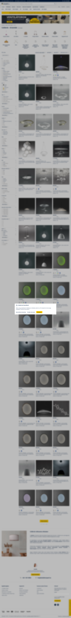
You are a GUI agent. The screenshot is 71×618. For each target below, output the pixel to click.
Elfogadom (39, 312)
